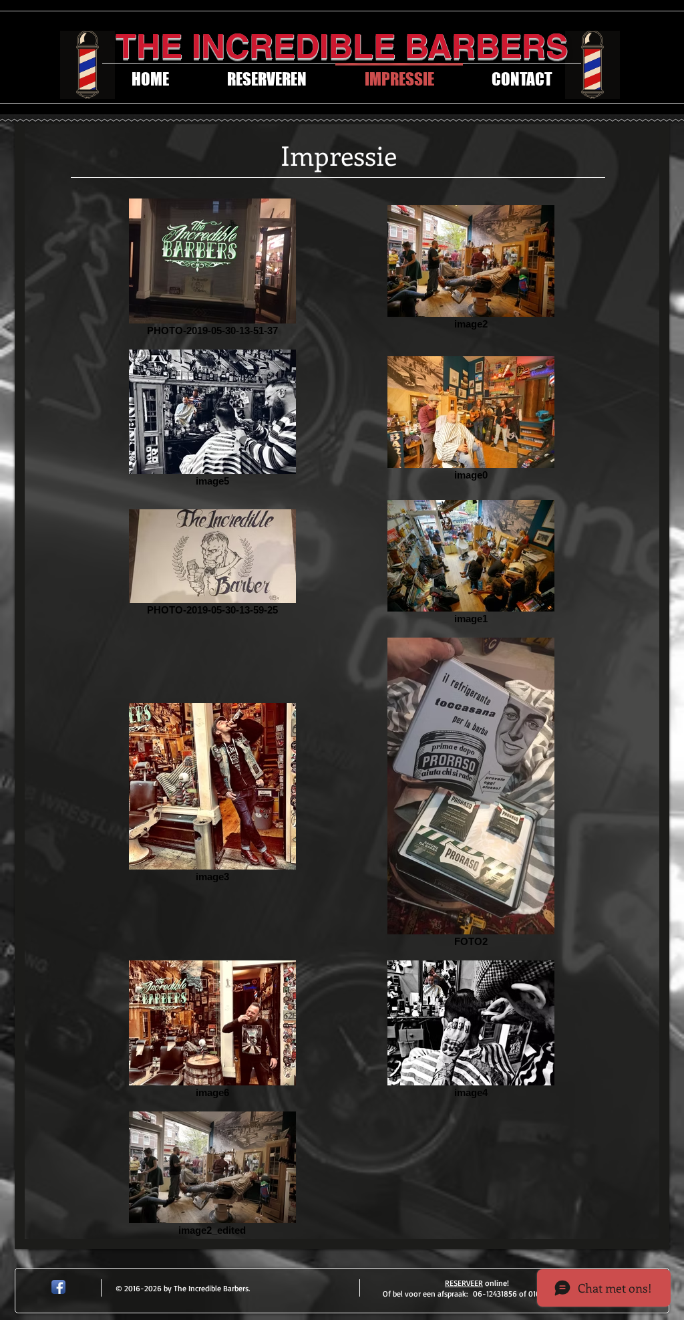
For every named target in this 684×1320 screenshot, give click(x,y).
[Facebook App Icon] (58, 1287)
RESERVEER (464, 1283)
